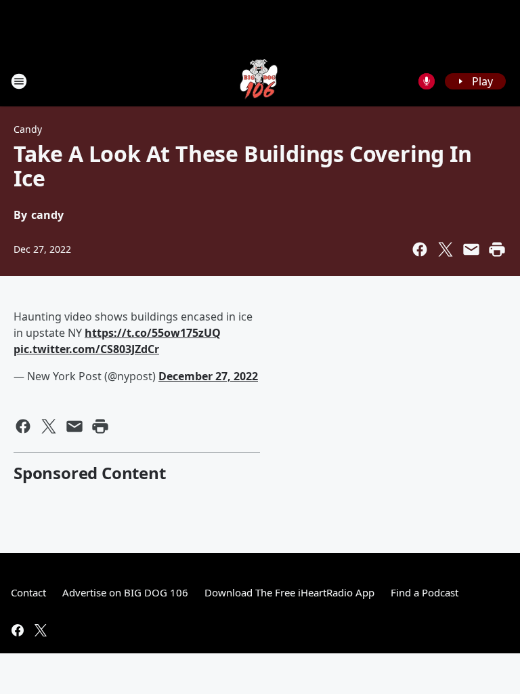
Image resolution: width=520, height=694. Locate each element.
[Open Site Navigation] (19, 81)
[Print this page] (497, 249)
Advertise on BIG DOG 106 (125, 592)
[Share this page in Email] (471, 249)
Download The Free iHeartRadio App (289, 592)
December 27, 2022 (208, 376)
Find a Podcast (424, 592)
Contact (28, 592)
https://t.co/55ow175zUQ (153, 332)
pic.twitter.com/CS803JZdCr (86, 349)
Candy (28, 129)
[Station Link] (260, 81)
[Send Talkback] (426, 81)
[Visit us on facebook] (17, 630)
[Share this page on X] (445, 249)
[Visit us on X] (40, 630)
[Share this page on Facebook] (419, 249)
